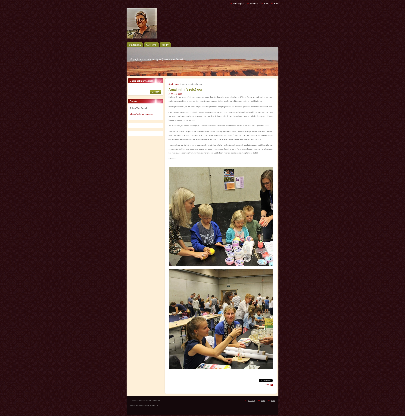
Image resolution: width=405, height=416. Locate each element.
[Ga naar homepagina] (202, 24)
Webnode (154, 405)
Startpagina (173, 84)
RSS (266, 3)
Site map (254, 3)
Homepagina (238, 3)
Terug (266, 385)
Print (276, 3)
